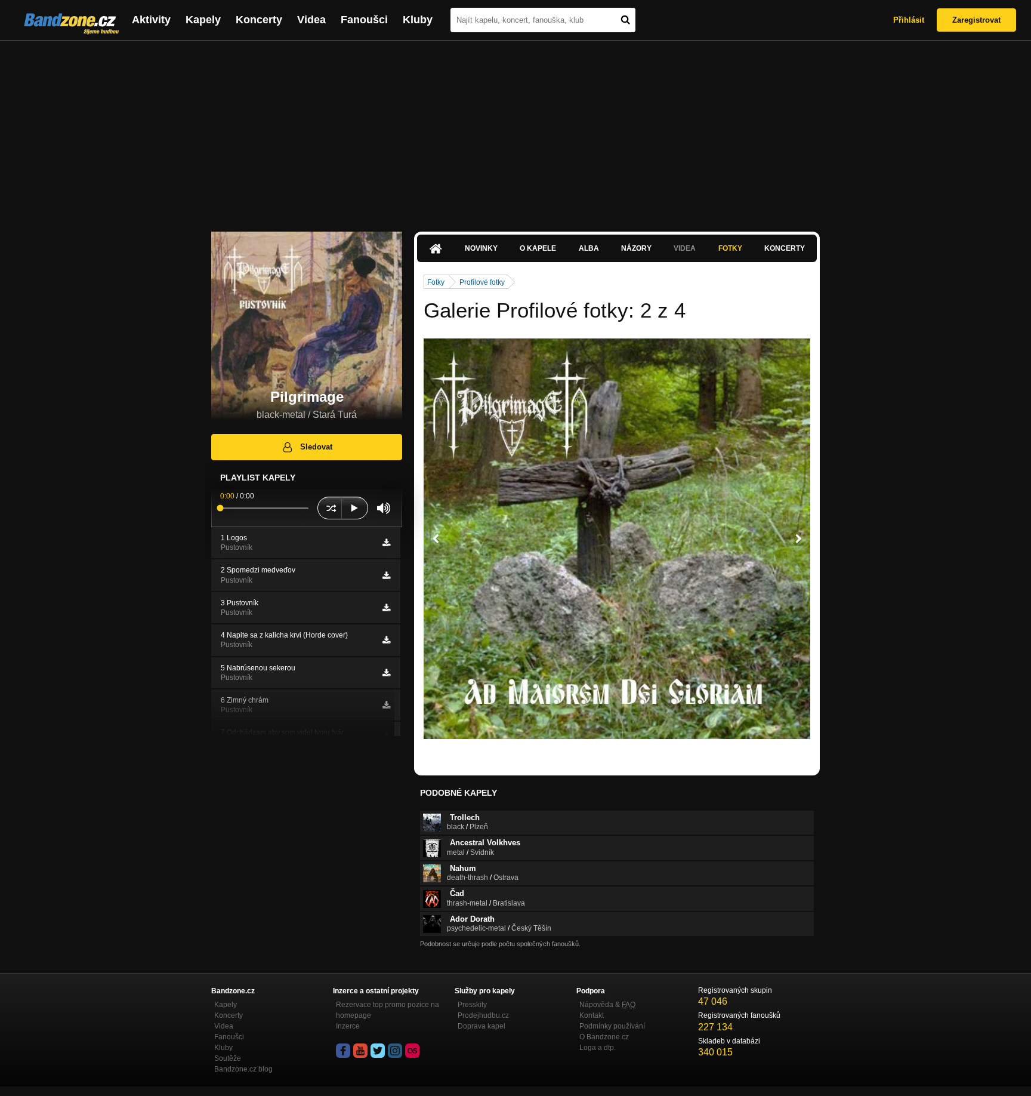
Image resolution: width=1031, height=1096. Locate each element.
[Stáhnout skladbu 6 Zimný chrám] (386, 705)
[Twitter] (378, 1050)
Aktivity (151, 20)
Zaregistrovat (976, 20)
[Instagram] (395, 1050)
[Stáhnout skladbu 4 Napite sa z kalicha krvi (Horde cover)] (386, 640)
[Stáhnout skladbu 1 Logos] (386, 542)
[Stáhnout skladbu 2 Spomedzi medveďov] (386, 575)
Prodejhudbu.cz (483, 1015)
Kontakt (591, 1015)
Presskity (472, 1004)
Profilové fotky (482, 282)
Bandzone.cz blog (243, 1069)
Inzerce (348, 1026)
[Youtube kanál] (360, 1050)
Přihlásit (908, 20)
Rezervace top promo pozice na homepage (387, 1010)
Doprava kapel (481, 1026)
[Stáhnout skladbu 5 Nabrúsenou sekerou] (386, 673)
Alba (589, 248)
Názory (636, 248)
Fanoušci (364, 20)
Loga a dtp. (597, 1047)
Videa (311, 20)
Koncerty (259, 20)
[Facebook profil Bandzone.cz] (343, 1050)
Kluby (418, 20)
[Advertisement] (515, 130)
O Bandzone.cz (604, 1037)
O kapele (538, 248)
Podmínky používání (612, 1026)
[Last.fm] (412, 1050)
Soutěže (227, 1058)
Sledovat (316, 446)
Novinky (481, 248)
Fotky (730, 248)
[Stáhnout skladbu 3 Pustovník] (386, 608)
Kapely (203, 20)
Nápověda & (607, 1004)
